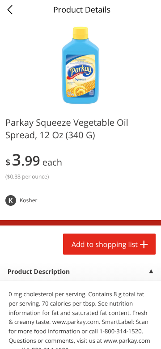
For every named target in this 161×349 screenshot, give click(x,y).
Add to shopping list (105, 244)
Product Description (39, 272)
